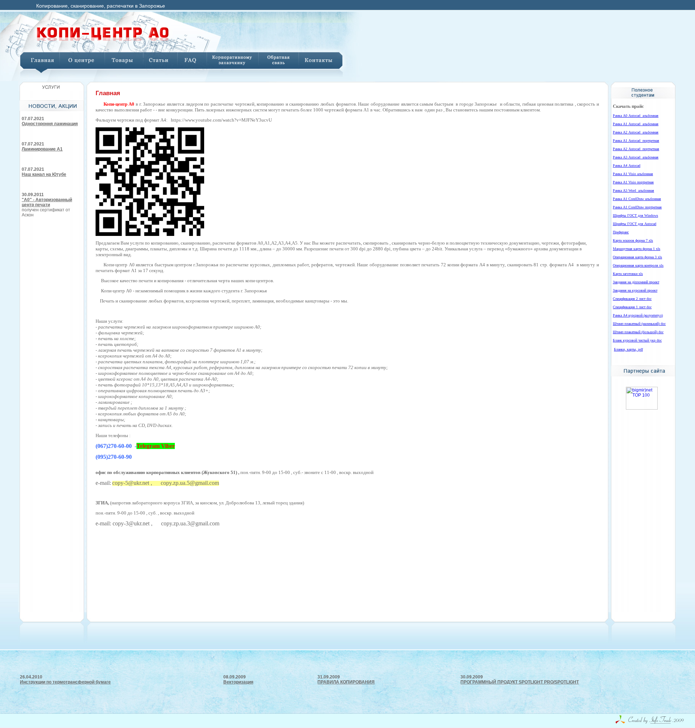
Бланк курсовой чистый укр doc (637, 340)
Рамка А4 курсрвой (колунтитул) (638, 315)
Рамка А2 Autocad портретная (636, 149)
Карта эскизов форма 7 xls (633, 240)
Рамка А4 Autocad (626, 166)
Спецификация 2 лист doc (632, 299)
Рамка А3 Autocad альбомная (635, 157)
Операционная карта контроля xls (638, 265)
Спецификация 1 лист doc (632, 307)
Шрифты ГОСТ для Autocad (634, 224)
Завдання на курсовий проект (635, 290)
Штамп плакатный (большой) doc (638, 332)
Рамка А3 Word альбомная (633, 190)
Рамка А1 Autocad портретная (636, 141)
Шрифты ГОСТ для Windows (635, 215)
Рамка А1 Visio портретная (633, 182)
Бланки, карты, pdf (628, 349)
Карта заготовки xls (628, 274)
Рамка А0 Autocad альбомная (635, 116)
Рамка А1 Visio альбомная (633, 174)
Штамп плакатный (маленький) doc (639, 324)
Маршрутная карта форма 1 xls (636, 249)
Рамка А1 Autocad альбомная (635, 124)
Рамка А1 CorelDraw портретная (637, 207)
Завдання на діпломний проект (636, 282)
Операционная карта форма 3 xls (637, 257)
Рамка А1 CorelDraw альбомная (637, 199)
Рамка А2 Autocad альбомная (635, 132)
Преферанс (621, 232)
